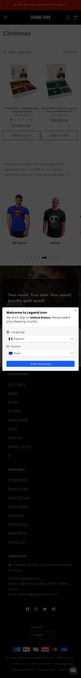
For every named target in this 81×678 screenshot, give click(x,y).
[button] (40, 338)
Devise (16, 346)
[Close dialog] (76, 310)
